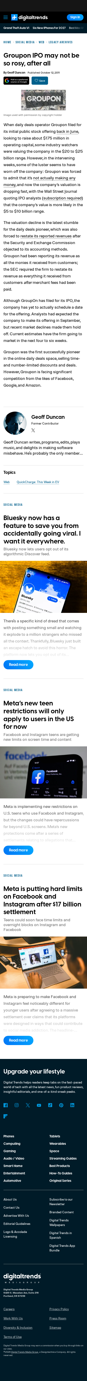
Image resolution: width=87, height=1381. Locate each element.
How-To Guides (60, 1173)
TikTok (50, 1105)
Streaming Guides (63, 1158)
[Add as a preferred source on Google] (16, 81)
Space (54, 1151)
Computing (11, 1144)
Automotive (12, 1181)
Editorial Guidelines (16, 1224)
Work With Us (13, 1318)
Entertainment (14, 1173)
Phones (8, 1136)
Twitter (28, 1105)
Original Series (60, 1181)
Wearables (57, 1144)
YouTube (39, 1105)
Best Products (59, 1166)
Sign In (75, 17)
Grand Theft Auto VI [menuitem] (16, 28)
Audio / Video (13, 1158)
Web (6, 482)
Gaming (9, 1151)
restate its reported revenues (46, 235)
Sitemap (55, 1327)
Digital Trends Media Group (24, 1351)
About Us (10, 1199)
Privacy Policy (59, 1309)
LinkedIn (72, 1105)
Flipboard (5, 1116)
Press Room (57, 1318)
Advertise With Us (16, 1215)
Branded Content (61, 1212)
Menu (5, 17)
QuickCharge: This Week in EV (38, 482)
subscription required (62, 197)
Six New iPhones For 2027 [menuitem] (49, 28)
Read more (18, 664)
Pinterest (61, 1105)
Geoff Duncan (16, 73)
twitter (33, 430)
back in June (67, 131)
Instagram (17, 1105)
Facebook (5, 1105)
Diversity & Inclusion (17, 1327)
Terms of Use (12, 1337)
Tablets (54, 1136)
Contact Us (11, 1207)
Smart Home (13, 1166)
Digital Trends (24, 22)
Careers (9, 1309)
